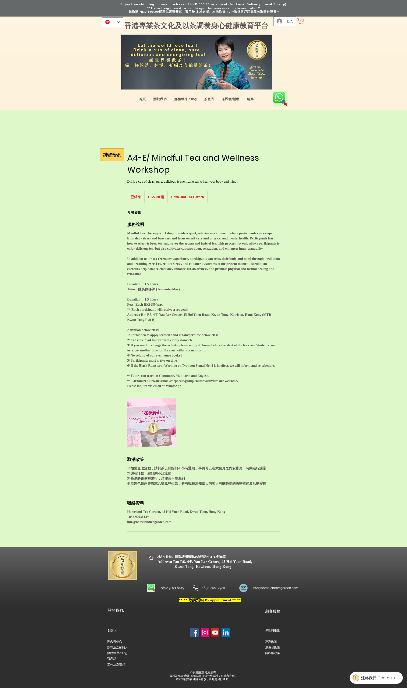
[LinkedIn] (226, 632)
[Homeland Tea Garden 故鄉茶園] (243, 588)
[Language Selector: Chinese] (112, 22)
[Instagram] (205, 632)
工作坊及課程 (116, 664)
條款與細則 (272, 630)
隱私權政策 (272, 653)
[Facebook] (194, 632)
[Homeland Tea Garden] (195, 588)
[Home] (151, 558)
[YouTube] (215, 632)
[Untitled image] (151, 422)
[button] (301, 21)
